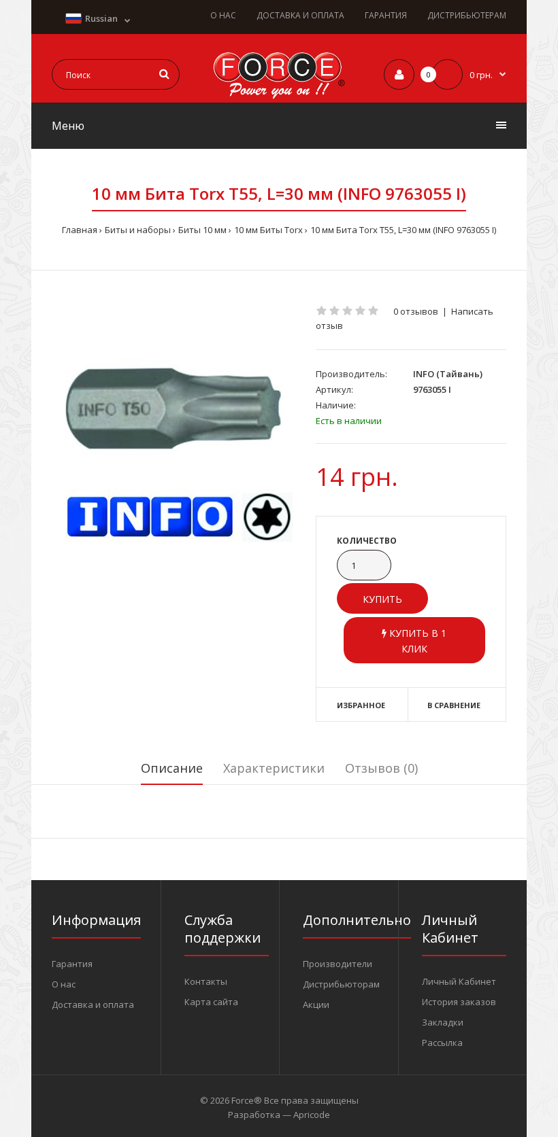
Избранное (361, 705)
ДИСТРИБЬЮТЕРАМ (466, 15)
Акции (316, 1004)
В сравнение (453, 705)
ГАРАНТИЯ (386, 15)
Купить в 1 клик (416, 640)
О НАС (223, 15)
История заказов (459, 1002)
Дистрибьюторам (341, 984)
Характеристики (274, 768)
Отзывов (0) (381, 768)
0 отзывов (415, 311)
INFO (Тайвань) (447, 374)
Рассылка (442, 1042)
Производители (337, 964)
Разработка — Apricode (279, 1114)
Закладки (442, 1022)
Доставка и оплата (93, 1004)
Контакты (205, 981)
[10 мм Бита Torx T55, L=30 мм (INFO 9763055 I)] (173, 423)
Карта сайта (211, 1002)
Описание (172, 768)
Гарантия (72, 964)
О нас (64, 984)
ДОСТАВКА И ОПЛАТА (300, 15)
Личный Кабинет (459, 981)
